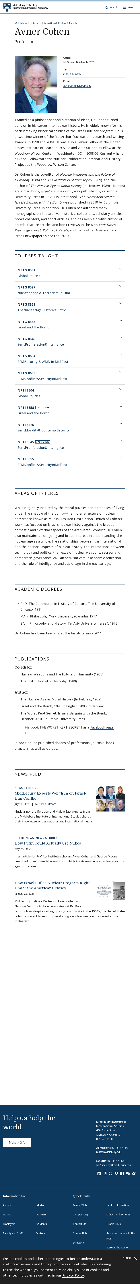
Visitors (40, 1233)
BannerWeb (80, 1205)
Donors (7, 1214)
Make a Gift (17, 1142)
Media (40, 1205)
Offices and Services (118, 1214)
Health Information (117, 1205)
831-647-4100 (104, 1139)
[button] (111, 7)
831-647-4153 (115, 1160)
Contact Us (79, 1224)
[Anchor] (61, 255)
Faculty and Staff (13, 1233)
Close (128, 1258)
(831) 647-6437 (72, 74)
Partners (41, 1214)
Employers (9, 1224)
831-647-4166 (119, 1147)
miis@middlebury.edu (108, 1152)
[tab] (70, 272)
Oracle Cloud (114, 1224)
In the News (24, 838)
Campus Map (81, 1214)
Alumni (7, 1205)
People (73, 23)
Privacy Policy (73, 1275)
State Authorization (117, 1247)
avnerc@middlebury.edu (77, 85)
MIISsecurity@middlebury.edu (113, 1165)
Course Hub (80, 1233)
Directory (78, 1242)
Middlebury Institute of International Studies (40, 23)
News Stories (25, 788)
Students (41, 1224)
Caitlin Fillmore (47, 804)
